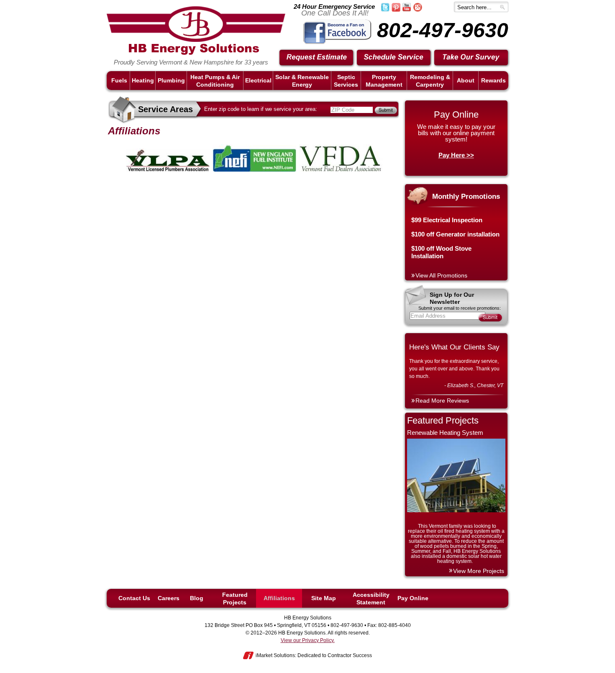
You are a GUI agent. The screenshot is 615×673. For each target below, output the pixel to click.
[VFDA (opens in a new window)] (341, 170)
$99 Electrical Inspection (446, 219)
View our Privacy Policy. (308, 640)
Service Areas (165, 109)
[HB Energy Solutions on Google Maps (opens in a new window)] (417, 10)
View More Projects (478, 571)
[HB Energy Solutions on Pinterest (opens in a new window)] (396, 10)
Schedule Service (394, 58)
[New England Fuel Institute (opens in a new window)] (255, 170)
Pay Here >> (456, 155)
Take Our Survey (471, 58)
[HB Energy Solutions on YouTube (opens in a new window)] (406, 10)
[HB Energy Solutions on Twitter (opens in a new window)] (385, 10)
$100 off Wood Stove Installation (441, 252)
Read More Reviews (442, 400)
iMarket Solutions (275, 655)
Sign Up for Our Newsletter (452, 298)
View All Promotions (441, 275)
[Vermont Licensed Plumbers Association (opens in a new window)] (168, 170)
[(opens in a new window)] (337, 42)
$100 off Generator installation (455, 234)
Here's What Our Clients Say (454, 347)
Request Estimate (317, 58)
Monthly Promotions (466, 196)
